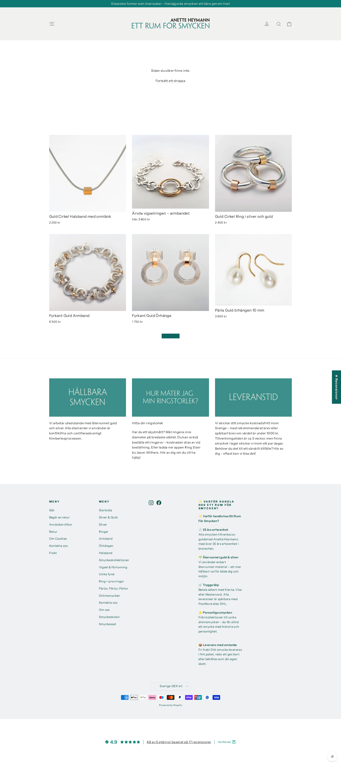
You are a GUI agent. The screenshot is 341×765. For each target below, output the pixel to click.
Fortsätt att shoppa (171, 81)
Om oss (104, 610)
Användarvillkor (60, 524)
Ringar (103, 532)
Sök (52, 510)
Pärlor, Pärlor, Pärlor (113, 588)
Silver (103, 524)
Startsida (105, 510)
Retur (53, 532)
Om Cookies (58, 538)
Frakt (53, 553)
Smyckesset (107, 624)
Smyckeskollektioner (114, 560)
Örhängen (106, 546)
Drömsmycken (109, 595)
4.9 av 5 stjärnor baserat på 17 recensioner (179, 742)
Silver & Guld (108, 517)
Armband (106, 538)
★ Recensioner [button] (336, 387)
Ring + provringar (111, 581)
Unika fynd (106, 574)
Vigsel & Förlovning (113, 567)
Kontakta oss (58, 546)
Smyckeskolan (109, 617)
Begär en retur (59, 517)
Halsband (105, 553)
